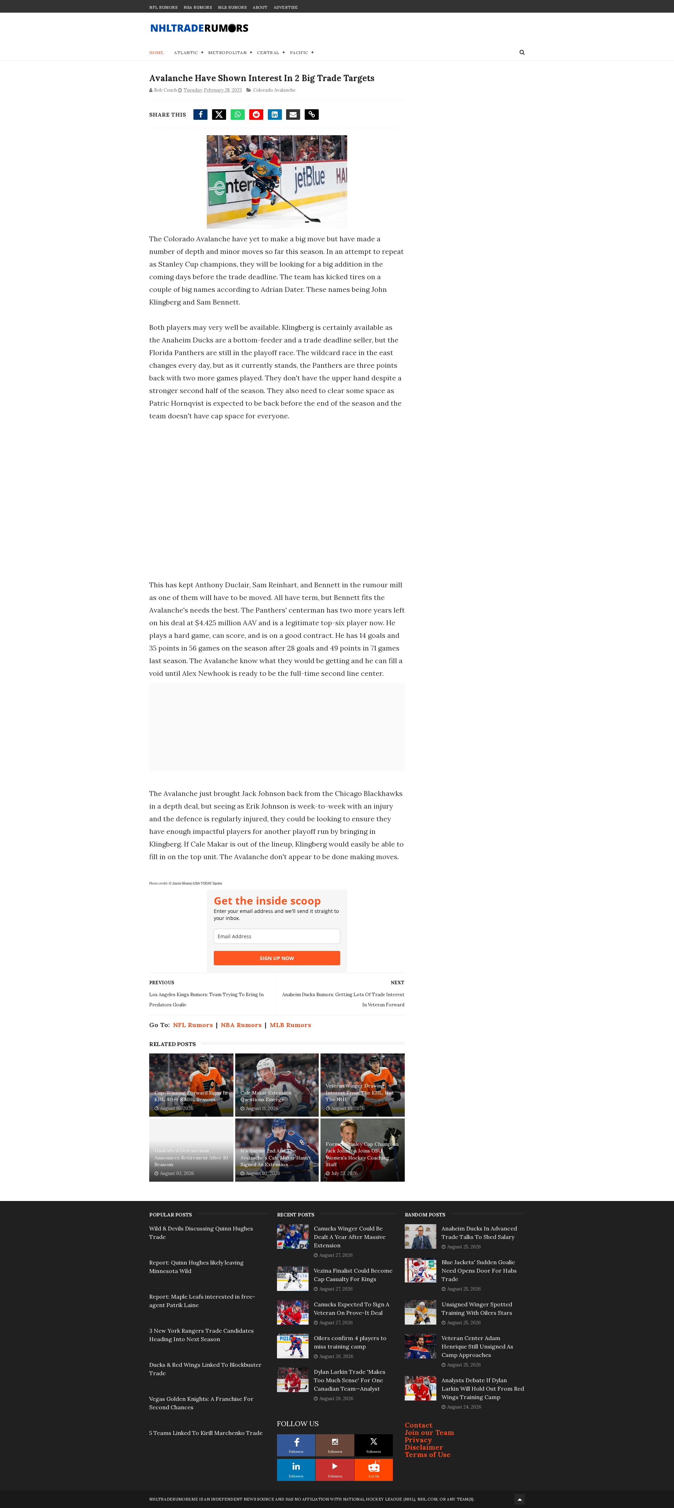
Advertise (286, 7)
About (260, 7)
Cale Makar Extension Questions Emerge (265, 1096)
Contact (418, 1425)
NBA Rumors (198, 7)
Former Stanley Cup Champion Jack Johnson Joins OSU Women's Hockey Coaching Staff (362, 1154)
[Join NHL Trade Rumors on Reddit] (373, 1466)
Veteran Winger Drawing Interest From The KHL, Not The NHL (360, 1093)
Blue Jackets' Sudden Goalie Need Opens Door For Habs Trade (479, 1270)
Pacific (299, 52)
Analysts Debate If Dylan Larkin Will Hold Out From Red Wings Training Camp (483, 1389)
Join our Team (429, 1432)
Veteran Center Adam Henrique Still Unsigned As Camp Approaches (477, 1346)
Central (268, 52)
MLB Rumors (232, 7)
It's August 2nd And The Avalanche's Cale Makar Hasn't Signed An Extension (275, 1158)
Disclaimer (424, 1447)
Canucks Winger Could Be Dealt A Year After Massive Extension (349, 1237)
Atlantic (186, 52)
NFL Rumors (163, 7)
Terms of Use (428, 1454)
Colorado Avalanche (274, 90)
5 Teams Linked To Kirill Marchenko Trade (206, 1432)
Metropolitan (227, 52)
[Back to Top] (519, 1499)
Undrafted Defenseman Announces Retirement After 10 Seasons (191, 1158)
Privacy (418, 1439)
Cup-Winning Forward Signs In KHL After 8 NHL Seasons (190, 1096)
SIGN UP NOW (277, 958)
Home (156, 52)
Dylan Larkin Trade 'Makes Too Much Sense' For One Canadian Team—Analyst (349, 1380)
